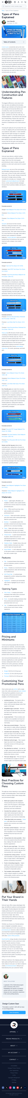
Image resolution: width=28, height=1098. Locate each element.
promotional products (11, 966)
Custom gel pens (11, 237)
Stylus (5, 568)
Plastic (6, 501)
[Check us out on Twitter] (6, 1087)
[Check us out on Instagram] (10, 1087)
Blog (3, 10)
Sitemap (14, 1082)
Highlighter (7, 580)
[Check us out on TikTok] (21, 1087)
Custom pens (5, 47)
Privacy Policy (14, 1073)
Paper (5, 528)
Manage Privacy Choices (14, 1068)
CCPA (14, 1075)
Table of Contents (9, 42)
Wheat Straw (7, 535)
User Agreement (14, 1070)
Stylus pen (4, 333)
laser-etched (22, 691)
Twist (5, 599)
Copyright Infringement (14, 1077)
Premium (6, 676)
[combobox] (14, 6)
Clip (5, 561)
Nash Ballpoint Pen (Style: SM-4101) (16, 209)
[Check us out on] (14, 1087)
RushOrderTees (6, 939)
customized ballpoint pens (12, 181)
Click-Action (7, 592)
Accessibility (14, 1066)
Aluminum (6, 515)
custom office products (13, 936)
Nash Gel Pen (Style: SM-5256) (14, 266)
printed (15, 689)
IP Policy (14, 1080)
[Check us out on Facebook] (3, 1087)
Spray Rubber (7, 549)
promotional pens (6, 930)
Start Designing (14, 1012)
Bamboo (6, 522)
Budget (6, 671)
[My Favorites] (22, 2)
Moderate (6, 673)
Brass (5, 509)
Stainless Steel (8, 543)
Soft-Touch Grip (8, 574)
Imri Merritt (11, 21)
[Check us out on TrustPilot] (25, 1087)
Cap (5, 605)
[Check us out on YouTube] (17, 1087)
